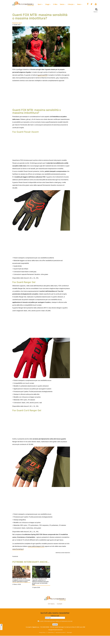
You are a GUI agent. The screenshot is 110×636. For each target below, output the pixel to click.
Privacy (1, 628)
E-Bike (55, 4)
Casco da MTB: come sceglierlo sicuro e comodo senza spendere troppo (21, 580)
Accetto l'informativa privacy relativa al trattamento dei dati (55, 621)
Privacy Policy (42, 632)
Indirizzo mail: (55, 615)
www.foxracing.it (18, 549)
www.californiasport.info (36, 546)
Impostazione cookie (55, 607)
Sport (40, 4)
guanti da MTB (42, 75)
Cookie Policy (50, 632)
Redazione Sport (17, 23)
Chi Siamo (51, 604)
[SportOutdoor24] (55, 598)
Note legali (69, 632)
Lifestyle (71, 4)
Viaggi (47, 4)
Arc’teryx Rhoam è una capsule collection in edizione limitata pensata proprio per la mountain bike (40, 581)
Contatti (59, 604)
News (79, 4)
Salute (62, 4)
